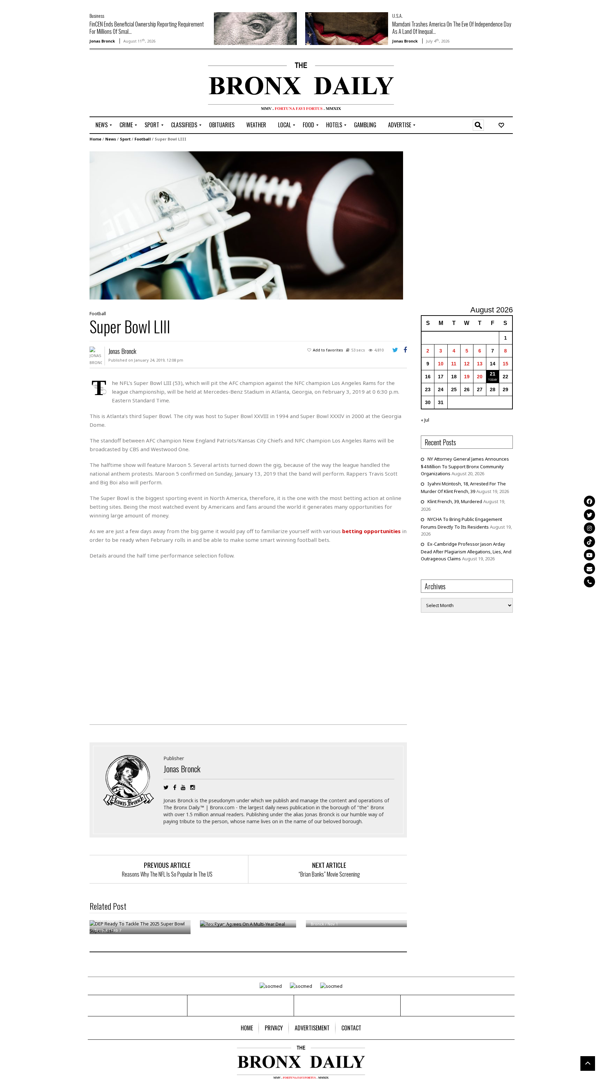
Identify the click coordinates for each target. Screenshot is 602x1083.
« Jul (425, 420)
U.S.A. (397, 15)
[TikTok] (589, 541)
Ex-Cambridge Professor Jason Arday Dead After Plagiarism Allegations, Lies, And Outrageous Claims (466, 551)
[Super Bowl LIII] (246, 225)
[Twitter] (589, 514)
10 (440, 363)
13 (480, 363)
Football (142, 139)
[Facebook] (589, 501)
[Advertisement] (130, 84)
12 (467, 363)
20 (480, 376)
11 (453, 363)
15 (505, 363)
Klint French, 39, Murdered (454, 501)
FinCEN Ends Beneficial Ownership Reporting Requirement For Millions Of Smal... (147, 28)
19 (467, 376)
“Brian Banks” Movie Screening (329, 874)
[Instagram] (589, 528)
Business (97, 15)
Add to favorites (328, 350)
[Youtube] (589, 555)
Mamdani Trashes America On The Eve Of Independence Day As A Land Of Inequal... (451, 28)
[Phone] (589, 582)
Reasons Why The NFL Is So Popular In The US (167, 874)
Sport (125, 139)
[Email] (589, 568)
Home (95, 139)
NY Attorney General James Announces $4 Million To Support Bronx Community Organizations (465, 466)
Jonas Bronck (102, 41)
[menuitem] (102, 125)
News (110, 139)
